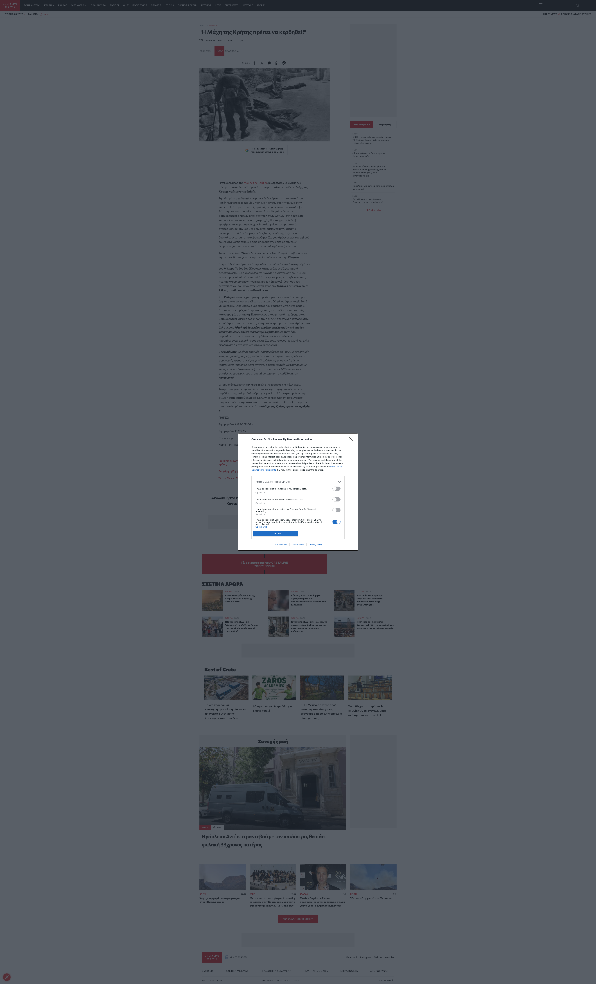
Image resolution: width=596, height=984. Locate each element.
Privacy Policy (315, 544)
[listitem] (298, 481)
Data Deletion (280, 544)
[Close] (352, 440)
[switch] (336, 489)
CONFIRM (275, 533)
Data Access (298, 544)
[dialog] (298, 492)
